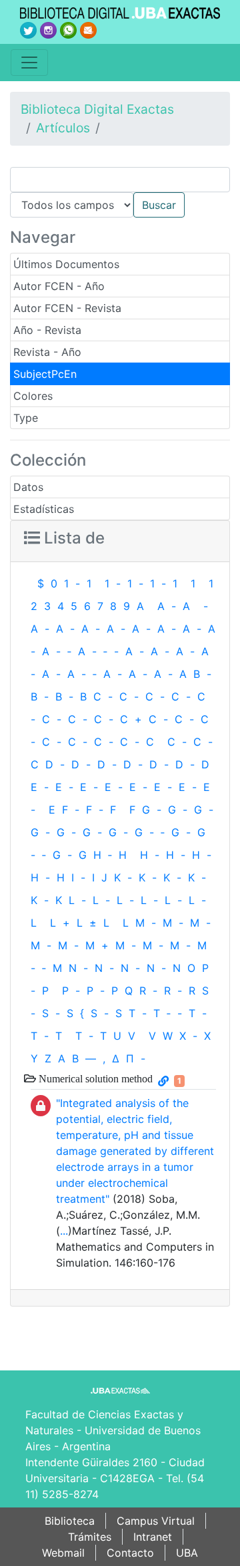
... (64, 1230)
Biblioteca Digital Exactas (97, 109)
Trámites (89, 1536)
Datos (28, 487)
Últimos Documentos (66, 264)
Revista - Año (47, 352)
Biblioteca (70, 1520)
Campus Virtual (156, 1520)
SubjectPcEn (45, 374)
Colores (33, 395)
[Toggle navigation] (29, 62)
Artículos (63, 128)
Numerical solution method (94, 1078)
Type (25, 417)
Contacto (130, 1552)
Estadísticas (43, 509)
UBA (187, 1552)
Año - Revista (47, 330)
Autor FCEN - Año (59, 286)
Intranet (152, 1536)
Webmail (63, 1552)
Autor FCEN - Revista (67, 308)
